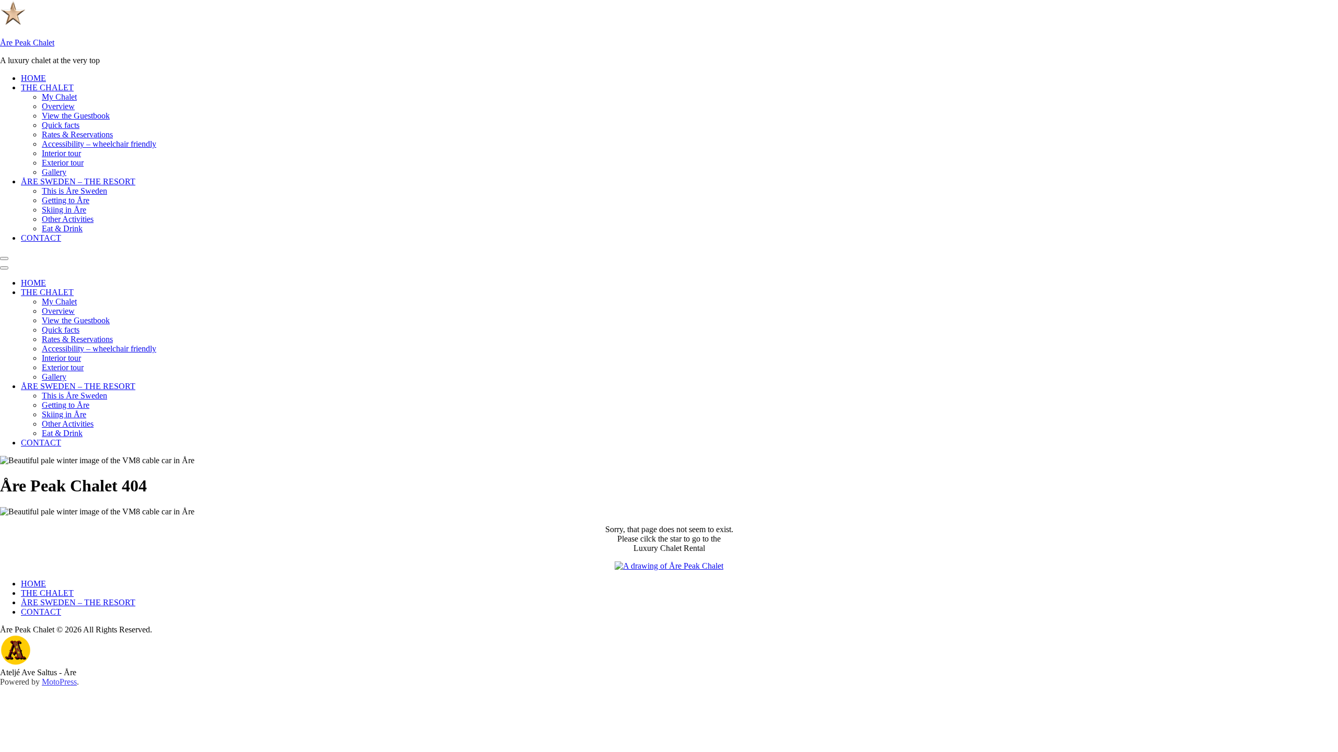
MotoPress (59, 681)
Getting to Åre (65, 200)
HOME (33, 78)
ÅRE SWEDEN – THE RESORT (78, 181)
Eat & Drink (62, 228)
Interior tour (61, 153)
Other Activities (68, 219)
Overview (58, 106)
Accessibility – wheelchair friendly (99, 143)
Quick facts (60, 125)
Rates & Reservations (77, 134)
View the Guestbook (76, 115)
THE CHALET (47, 87)
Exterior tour (63, 162)
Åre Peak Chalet (27, 42)
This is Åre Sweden (74, 190)
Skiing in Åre (64, 209)
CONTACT (41, 237)
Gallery (54, 172)
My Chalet (59, 96)
